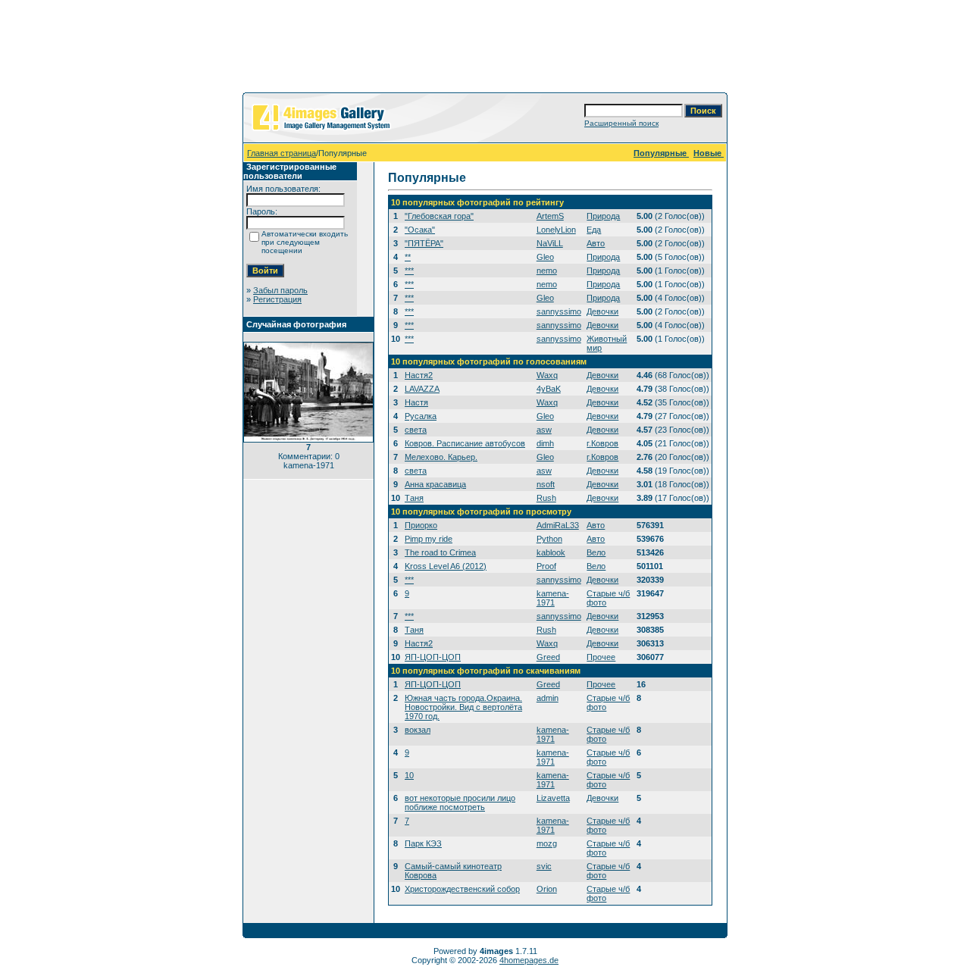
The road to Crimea (440, 552)
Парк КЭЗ (423, 843)
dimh (545, 443)
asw (544, 429)
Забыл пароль (280, 290)
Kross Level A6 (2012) (446, 566)
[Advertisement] (485, 49)
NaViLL (550, 243)
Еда (594, 229)
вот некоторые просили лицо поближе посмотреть (460, 802)
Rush (546, 497)
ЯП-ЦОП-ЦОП (433, 657)
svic (544, 866)
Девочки (602, 311)
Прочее (601, 657)
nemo (547, 270)
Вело (596, 552)
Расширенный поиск (621, 123)
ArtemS (550, 216)
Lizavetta (553, 797)
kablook (551, 552)
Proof (546, 566)
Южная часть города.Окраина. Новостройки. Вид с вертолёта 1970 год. (463, 707)
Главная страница (281, 153)
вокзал (417, 729)
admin (548, 697)
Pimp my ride (428, 538)
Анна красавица (435, 484)
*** (409, 270)
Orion (547, 888)
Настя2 (419, 375)
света (416, 429)
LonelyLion (556, 229)
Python (549, 538)
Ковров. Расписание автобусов (465, 443)
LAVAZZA (422, 388)
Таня (414, 497)
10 (409, 775)
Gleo (545, 256)
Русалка (420, 416)
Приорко (421, 525)
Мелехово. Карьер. (441, 456)
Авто (596, 243)
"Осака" (420, 229)
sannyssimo (559, 311)
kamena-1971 (553, 598)
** (408, 256)
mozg (547, 843)
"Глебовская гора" (439, 216)
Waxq (547, 375)
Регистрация (277, 299)
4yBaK (549, 388)
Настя (416, 402)
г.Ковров (602, 443)
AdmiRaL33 (558, 525)
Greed (548, 657)
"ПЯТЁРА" (424, 243)
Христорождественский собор (462, 888)
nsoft (546, 484)
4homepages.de (529, 960)
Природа (603, 216)
